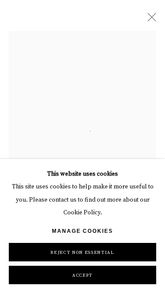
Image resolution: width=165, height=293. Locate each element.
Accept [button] (82, 275)
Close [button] (149, 19)
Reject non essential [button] (82, 253)
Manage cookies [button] (82, 231)
